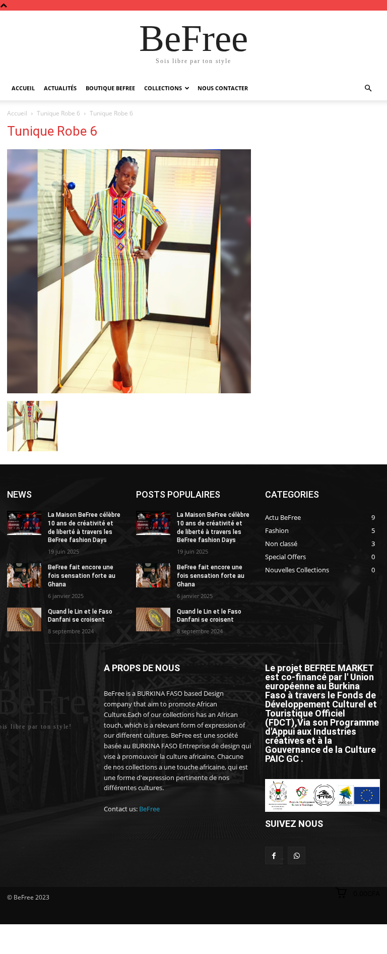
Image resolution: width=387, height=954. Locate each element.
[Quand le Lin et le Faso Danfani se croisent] (24, 620)
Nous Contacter (223, 88)
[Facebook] (274, 855)
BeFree (149, 808)
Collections (163, 88)
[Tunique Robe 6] (129, 390)
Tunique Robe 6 (58, 113)
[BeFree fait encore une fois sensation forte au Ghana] (24, 575)
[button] (368, 88)
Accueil (23, 88)
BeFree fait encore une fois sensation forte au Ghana (81, 576)
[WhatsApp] (296, 855)
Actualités (60, 88)
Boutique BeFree (110, 88)
